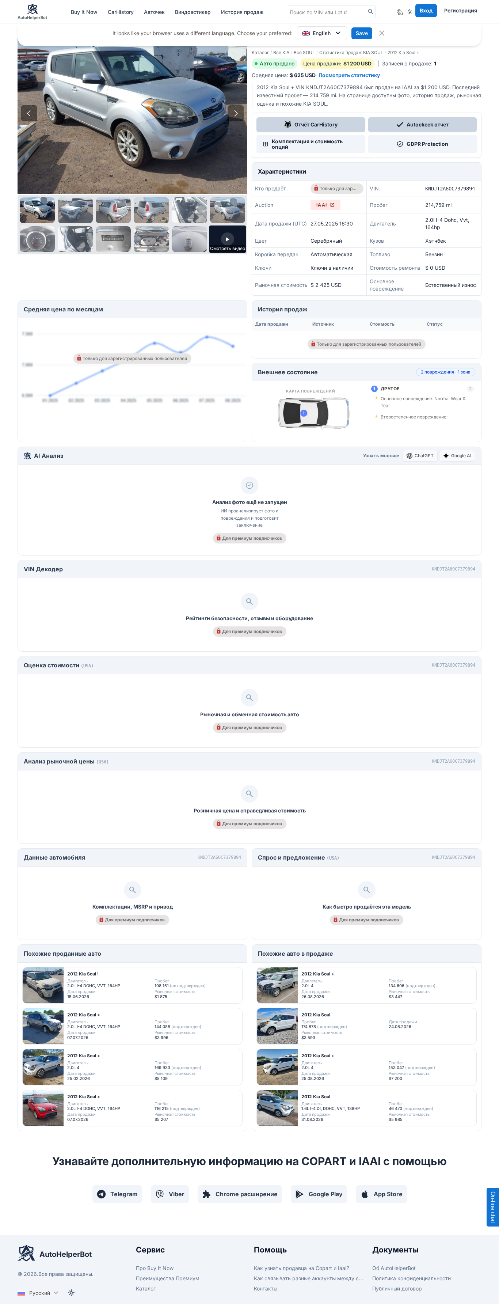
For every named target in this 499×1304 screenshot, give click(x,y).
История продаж (242, 12)
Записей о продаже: (409, 63)
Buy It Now (85, 12)
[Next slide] (236, 113)
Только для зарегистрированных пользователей (339, 188)
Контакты (265, 1288)
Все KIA (281, 52)
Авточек (155, 12)
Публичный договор (397, 1288)
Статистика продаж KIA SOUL (351, 52)
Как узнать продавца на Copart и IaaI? (301, 1268)
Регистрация (460, 10)
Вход (426, 10)
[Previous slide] (29, 113)
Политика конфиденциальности (411, 1278)
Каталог (260, 52)
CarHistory (121, 12)
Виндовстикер (193, 12)
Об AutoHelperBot (394, 1268)
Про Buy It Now (155, 1268)
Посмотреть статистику (349, 75)
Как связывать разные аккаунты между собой (308, 1278)
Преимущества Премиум (167, 1278)
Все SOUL (304, 52)
